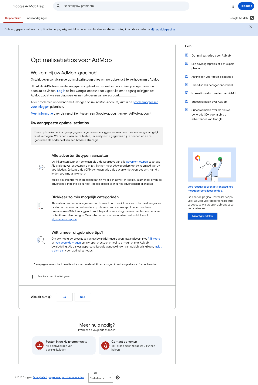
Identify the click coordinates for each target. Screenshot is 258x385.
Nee (82, 297)
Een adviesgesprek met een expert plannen (213, 66)
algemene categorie (64, 219)
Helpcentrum (13, 18)
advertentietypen (137, 161)
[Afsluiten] (250, 27)
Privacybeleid (40, 377)
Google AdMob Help (28, 6)
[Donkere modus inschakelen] (117, 377)
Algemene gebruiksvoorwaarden (66, 377)
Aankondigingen (37, 18)
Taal (94, 372)
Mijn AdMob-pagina (163, 29)
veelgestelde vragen (68, 242)
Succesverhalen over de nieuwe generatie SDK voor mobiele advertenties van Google (211, 114)
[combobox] (126, 6)
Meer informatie (42, 114)
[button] (6, 6)
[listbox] (100, 378)
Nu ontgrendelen (202, 216)
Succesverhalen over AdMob (209, 101)
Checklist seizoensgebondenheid (212, 85)
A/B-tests (154, 238)
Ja (64, 297)
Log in (61, 91)
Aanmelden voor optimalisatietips (212, 76)
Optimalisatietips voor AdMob (211, 55)
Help (188, 46)
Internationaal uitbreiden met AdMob (214, 93)
